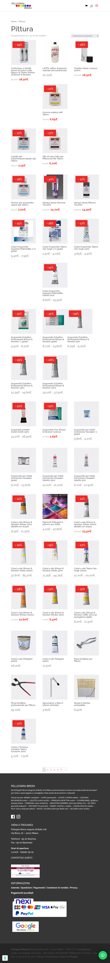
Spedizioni (26, 887)
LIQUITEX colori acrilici (39, 800)
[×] (103, 955)
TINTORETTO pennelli (38, 806)
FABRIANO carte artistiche (36, 803)
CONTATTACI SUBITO (21, 857)
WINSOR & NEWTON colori (63, 800)
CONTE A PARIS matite (68, 798)
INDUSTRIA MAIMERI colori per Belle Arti (68, 803)
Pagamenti (39, 887)
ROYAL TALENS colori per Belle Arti (52, 809)
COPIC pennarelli (48, 798)
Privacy (73, 887)
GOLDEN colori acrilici (79, 809)
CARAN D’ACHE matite (83, 806)
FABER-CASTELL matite (60, 806)
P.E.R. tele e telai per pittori (23, 809)
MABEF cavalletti (31, 798)
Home (14, 21)
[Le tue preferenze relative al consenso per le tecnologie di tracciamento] (5, 958)
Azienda (15, 887)
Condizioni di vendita (57, 887)
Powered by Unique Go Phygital (62, 956)
